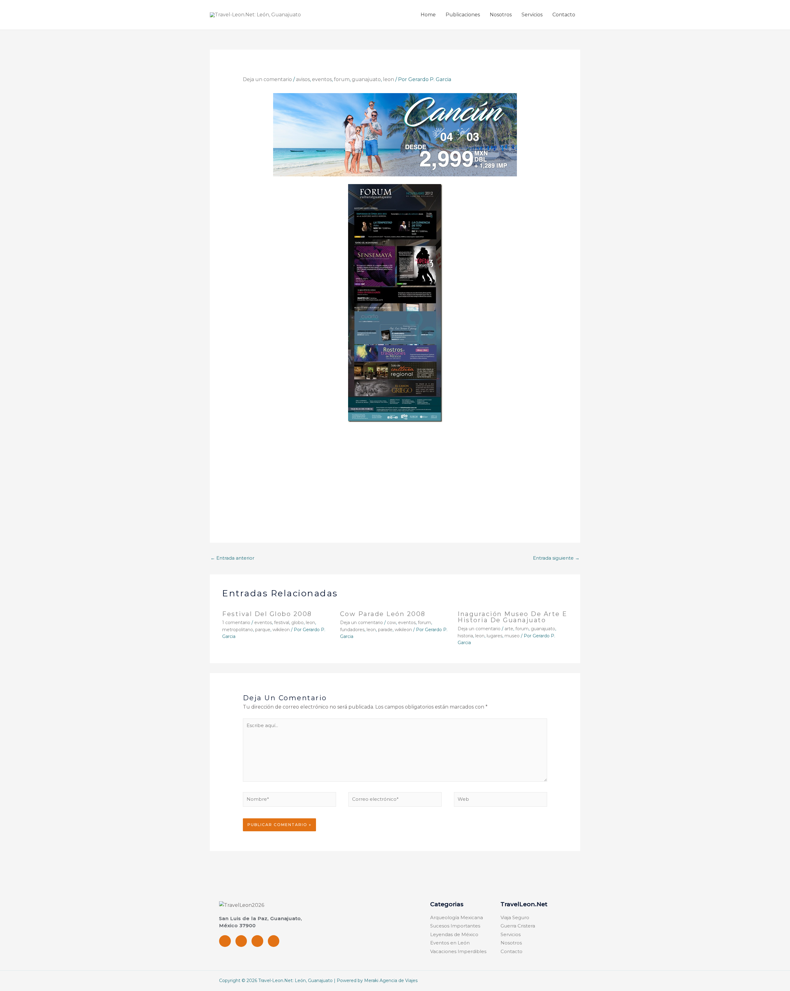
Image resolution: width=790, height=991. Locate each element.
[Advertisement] (395, 473)
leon (388, 79)
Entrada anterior (232, 558)
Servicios (532, 15)
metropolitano (237, 629)
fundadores (352, 629)
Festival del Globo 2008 (267, 614)
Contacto (563, 15)
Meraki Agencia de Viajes (391, 980)
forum (342, 79)
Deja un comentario (267, 79)
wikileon (281, 629)
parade (385, 629)
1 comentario (236, 622)
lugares (494, 636)
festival (281, 622)
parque (262, 629)
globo (297, 622)
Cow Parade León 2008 (383, 614)
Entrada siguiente (556, 558)
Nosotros (501, 15)
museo (512, 636)
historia (465, 636)
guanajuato (366, 79)
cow (391, 622)
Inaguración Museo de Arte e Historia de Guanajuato (513, 617)
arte (509, 628)
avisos (303, 79)
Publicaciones (463, 15)
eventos (322, 79)
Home (428, 15)
